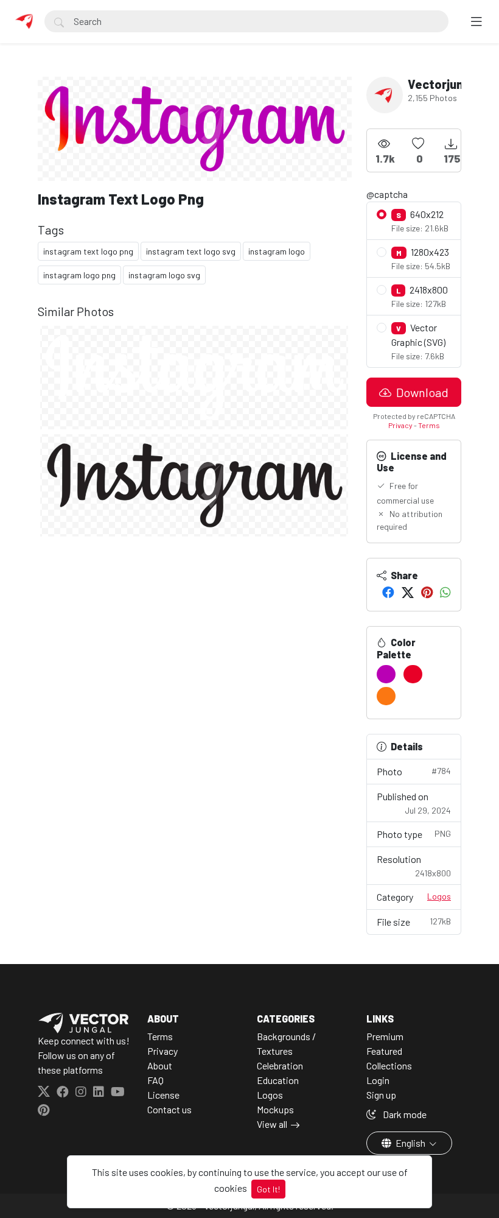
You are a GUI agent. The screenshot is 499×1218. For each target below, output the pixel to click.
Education (278, 1080)
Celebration (280, 1065)
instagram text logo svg (191, 251)
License (163, 1094)
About (159, 1065)
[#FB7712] (386, 696)
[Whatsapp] (445, 592)
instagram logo (276, 251)
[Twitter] (408, 592)
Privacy (400, 425)
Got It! (268, 1189)
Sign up (381, 1094)
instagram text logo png (88, 251)
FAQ (155, 1080)
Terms (429, 425)
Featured (384, 1051)
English (410, 1143)
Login (377, 1080)
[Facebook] (388, 592)
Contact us (169, 1109)
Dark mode (404, 1114)
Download (421, 392)
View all (272, 1124)
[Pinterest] (427, 592)
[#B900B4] (386, 674)
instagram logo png (79, 275)
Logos (439, 896)
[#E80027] (412, 674)
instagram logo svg (164, 275)
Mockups (275, 1109)
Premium (384, 1036)
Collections (389, 1065)
